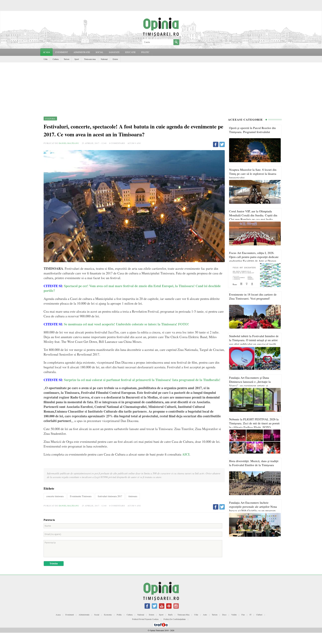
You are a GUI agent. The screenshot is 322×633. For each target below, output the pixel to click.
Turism (66, 59)
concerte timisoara (55, 496)
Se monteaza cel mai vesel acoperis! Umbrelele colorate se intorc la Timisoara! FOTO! (127, 324)
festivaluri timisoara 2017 (110, 496)
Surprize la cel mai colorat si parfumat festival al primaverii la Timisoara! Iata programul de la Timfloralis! (143, 379)
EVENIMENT (61, 52)
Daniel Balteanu (69, 143)
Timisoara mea (90, 59)
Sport (76, 59)
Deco (224, 614)
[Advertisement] (161, 87)
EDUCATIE (130, 52)
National (104, 59)
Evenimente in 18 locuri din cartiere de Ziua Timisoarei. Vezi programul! (253, 296)
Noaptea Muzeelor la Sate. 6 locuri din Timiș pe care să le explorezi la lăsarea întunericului (252, 174)
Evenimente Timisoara (80, 496)
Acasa (46, 52)
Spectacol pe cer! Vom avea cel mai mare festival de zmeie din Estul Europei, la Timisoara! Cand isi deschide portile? (132, 288)
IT (250, 614)
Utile (45, 59)
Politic (119, 614)
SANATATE (114, 52)
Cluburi (259, 614)
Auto (205, 614)
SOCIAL (99, 52)
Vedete (234, 614)
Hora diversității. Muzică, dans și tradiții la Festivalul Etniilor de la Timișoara (253, 463)
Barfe (170, 614)
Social (96, 614)
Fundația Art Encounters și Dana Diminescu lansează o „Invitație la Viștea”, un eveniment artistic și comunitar (250, 384)
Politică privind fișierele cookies (145, 619)
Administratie (84, 614)
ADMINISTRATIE (81, 52)
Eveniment (69, 614)
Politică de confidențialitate (175, 619)
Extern (115, 59)
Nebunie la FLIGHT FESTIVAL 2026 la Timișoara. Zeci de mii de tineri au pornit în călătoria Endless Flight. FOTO (254, 423)
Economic (108, 614)
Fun (243, 614)
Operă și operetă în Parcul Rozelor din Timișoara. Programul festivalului (252, 130)
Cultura (56, 59)
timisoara (132, 496)
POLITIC (145, 52)
